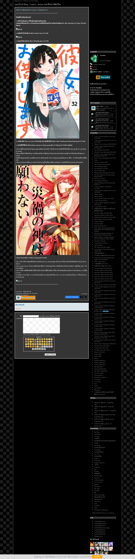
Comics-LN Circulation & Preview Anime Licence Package (104, 258)
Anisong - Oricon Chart (101, 162)
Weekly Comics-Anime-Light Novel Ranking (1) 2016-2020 (104, 337)
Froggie (96, 471)
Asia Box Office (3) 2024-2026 (103, 213)
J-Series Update (98, 223)
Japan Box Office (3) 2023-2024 (103, 274)
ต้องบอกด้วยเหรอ (99, 497)
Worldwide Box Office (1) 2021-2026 (105, 217)
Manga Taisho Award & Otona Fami (104, 173)
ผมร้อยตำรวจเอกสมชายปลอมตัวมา (105, 441)
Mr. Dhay (97, 432)
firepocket (97, 501)
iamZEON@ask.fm (99, 530)
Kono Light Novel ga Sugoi (102, 164)
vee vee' (96, 454)
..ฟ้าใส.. (96, 465)
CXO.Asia (97, 460)
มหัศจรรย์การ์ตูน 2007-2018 (102, 266)
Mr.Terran (97, 486)
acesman (96, 436)
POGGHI (96, 490)
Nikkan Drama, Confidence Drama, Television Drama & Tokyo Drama (104, 238)
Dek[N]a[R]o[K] (98, 452)
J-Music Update (98, 221)
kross (95, 503)
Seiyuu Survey (98, 196)
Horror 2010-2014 (99, 352)
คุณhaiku (18, 308)
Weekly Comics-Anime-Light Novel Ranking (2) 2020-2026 (104, 333)
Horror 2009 (97, 354)
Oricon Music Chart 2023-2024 (103, 219)
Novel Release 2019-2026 (101, 150)
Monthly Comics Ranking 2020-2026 (105, 152)
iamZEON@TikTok (100, 534)
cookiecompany (99, 480)
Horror (96, 358)
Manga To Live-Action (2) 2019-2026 (105, 144)
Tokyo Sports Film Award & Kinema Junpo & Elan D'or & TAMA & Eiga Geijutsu (104, 229)
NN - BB (96, 488)
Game (96, 160)
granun (96, 484)
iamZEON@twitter (99, 525)
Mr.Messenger (98, 476)
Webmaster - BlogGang (101, 510)
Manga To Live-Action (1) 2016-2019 (105, 285)
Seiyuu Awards (98, 194)
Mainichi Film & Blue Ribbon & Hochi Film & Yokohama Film (103, 234)
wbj (95, 469)
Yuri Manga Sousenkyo (101, 181)
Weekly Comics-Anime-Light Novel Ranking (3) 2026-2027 (104, 155)
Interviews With (98, 373)
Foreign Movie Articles (101, 243)
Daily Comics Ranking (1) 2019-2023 (105, 343)
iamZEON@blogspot (100, 523)
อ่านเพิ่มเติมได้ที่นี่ (84, 557)
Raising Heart (98, 499)
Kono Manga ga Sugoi (100, 166)
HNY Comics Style (99, 261)
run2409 (96, 505)
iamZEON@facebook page (102, 528)
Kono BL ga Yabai (99, 170)
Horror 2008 (97, 356)
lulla (95, 508)
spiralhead (97, 434)
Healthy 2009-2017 (100, 362)
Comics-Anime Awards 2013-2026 (104, 198)
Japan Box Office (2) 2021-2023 (103, 276)
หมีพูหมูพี (97, 473)
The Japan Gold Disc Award (102, 247)
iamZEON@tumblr (99, 532)
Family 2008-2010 (99, 360)
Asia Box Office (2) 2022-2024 (103, 268)
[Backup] (97, 390)
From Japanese (98, 375)
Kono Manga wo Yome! (101, 168)
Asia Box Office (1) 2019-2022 (103, 270)
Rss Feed (94, 67)
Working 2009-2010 (100, 369)
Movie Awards (98, 245)
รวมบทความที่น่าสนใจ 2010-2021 (104, 255)
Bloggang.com (98, 536)
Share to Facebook (72, 297)
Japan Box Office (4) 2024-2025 (103, 272)
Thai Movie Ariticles (100, 377)
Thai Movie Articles (100, 241)
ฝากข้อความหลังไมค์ (98, 64)
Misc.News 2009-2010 (100, 371)
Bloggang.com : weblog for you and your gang (26, 1)
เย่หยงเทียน (98, 456)
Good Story (97, 379)
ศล (95, 492)
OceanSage (97, 450)
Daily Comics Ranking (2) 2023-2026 (105, 158)
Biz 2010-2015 (98, 367)
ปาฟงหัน (97, 438)
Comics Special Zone (100, 206)
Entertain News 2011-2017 (102, 350)
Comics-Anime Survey (100, 200)
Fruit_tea (97, 478)
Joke (95, 383)
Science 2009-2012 (99, 365)
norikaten (97, 467)
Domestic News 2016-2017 (102, 346)
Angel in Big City (99, 462)
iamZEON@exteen (99, 521)
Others (96, 386)
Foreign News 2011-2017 (101, 348)
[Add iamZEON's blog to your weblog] (103, 513)
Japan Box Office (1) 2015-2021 (103, 279)
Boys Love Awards (99, 178)
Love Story (97, 381)
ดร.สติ (96, 443)
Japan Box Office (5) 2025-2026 (103, 215)
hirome (96, 458)
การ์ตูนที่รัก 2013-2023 (101, 263)
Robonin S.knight (99, 495)
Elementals (97, 445)
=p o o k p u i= (98, 482)
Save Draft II (97, 388)
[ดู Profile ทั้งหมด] (105, 61)
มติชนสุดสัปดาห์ (99, 253)
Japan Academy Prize (100, 226)
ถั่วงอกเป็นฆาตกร (99, 447)
